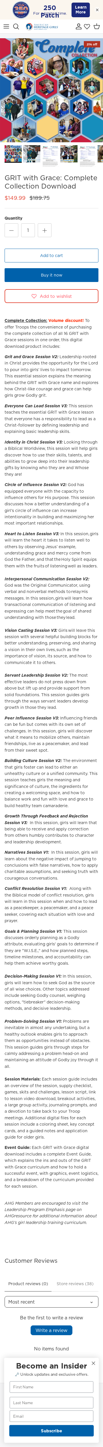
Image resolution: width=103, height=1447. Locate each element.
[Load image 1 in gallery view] (51, 90)
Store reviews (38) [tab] (75, 1284)
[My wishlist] (87, 26)
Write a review (51, 1330)
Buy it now (51, 275)
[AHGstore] (41, 26)
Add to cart (51, 255)
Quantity (13, 218)
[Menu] (6, 26)
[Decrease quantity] (11, 230)
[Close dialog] (93, 1363)
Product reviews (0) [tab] (28, 1284)
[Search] (19, 26)
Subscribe (51, 1431)
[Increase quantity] (45, 230)
